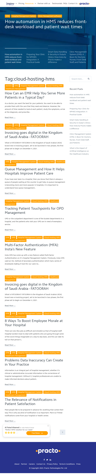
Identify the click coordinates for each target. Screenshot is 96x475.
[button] (14, 58)
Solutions (10, 3)
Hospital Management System (24, 16)
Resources (29, 3)
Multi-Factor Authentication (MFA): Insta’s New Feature (32, 247)
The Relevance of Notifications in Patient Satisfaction (30, 402)
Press (78, 464)
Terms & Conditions (67, 464)
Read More (9, 117)
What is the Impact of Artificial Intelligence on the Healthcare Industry (79, 151)
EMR (7, 237)
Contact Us (73, 3)
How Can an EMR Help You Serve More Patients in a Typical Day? (35, 95)
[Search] (88, 79)
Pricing (21, 3)
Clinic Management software (49, 16)
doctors (9, 86)
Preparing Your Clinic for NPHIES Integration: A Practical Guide (79, 112)
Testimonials (57, 3)
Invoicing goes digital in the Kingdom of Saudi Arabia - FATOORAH (33, 135)
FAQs (65, 3)
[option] (48, 34)
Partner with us (44, 3)
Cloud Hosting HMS (55, 86)
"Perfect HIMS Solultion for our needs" (19, 430)
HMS (7, 16)
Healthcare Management (16, 89)
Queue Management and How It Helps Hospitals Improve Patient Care (35, 171)
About (16, 464)
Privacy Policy (52, 464)
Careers (32, 464)
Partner (24, 464)
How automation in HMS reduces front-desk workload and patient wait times (46, 24)
